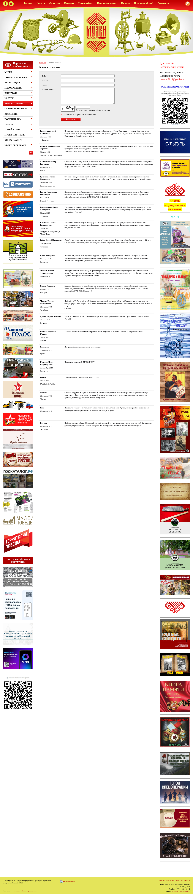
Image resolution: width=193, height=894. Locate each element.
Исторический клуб (143, 3)
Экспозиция (12, 82)
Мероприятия (13, 88)
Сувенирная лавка (16, 109)
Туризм (9, 124)
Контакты (69, 3)
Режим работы (85, 3)
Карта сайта (170, 880)
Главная (28, 3)
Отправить (70, 119)
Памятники (163, 3)
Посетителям (13, 119)
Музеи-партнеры (15, 135)
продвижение (32, 891)
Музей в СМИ (12, 130)
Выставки (11, 93)
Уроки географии (15, 145)
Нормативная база (16, 77)
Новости (41, 3)
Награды (125, 3)
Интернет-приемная (107, 3)
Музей (8, 72)
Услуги (9, 98)
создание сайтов (20, 891)
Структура (54, 3)
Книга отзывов (14, 103)
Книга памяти (13, 140)
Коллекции (11, 114)
